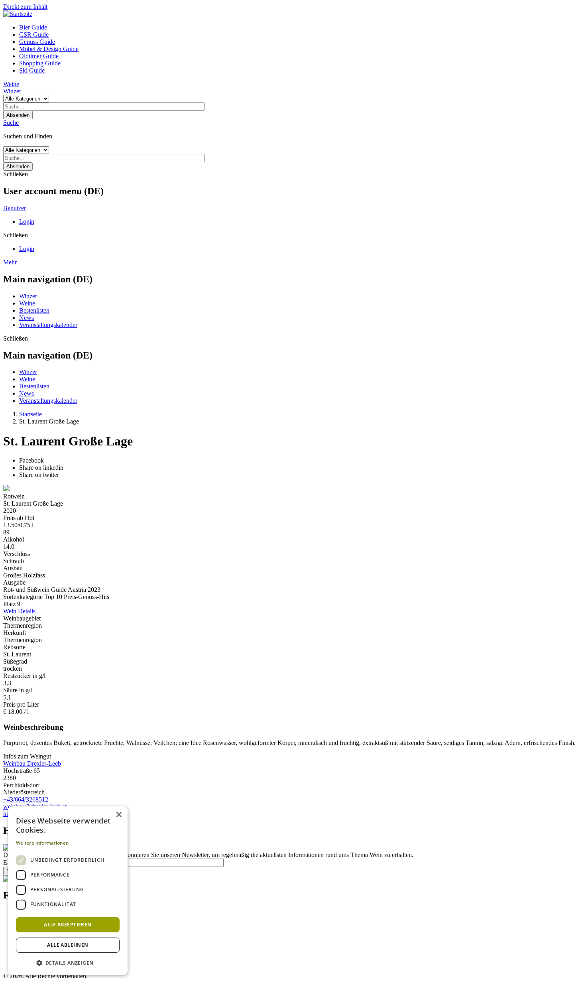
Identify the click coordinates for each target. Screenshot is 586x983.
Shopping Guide (40, 63)
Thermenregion (22, 625)
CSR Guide (34, 34)
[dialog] (68, 890)
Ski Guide (32, 70)
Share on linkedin (41, 467)
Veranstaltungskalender (48, 324)
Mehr (10, 262)
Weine (11, 84)
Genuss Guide (37, 41)
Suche (11, 122)
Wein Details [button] (19, 611)
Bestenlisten (34, 310)
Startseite (30, 414)
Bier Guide (33, 27)
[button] (68, 962)
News (26, 317)
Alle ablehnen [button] (67, 945)
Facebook (31, 460)
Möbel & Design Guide (49, 48)
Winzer (12, 91)
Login (26, 221)
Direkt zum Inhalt (25, 6)
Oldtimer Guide (39, 56)
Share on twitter (39, 474)
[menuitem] (301, 27)
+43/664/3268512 (25, 799)
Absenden (17, 115)
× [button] (119, 815)
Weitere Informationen (42, 842)
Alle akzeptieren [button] (67, 924)
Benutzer (14, 208)
